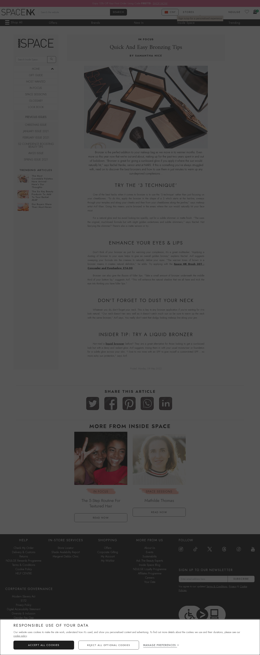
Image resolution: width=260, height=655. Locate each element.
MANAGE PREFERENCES (159, 645)
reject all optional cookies (108, 645)
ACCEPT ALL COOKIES (43, 645)
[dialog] (130, 637)
